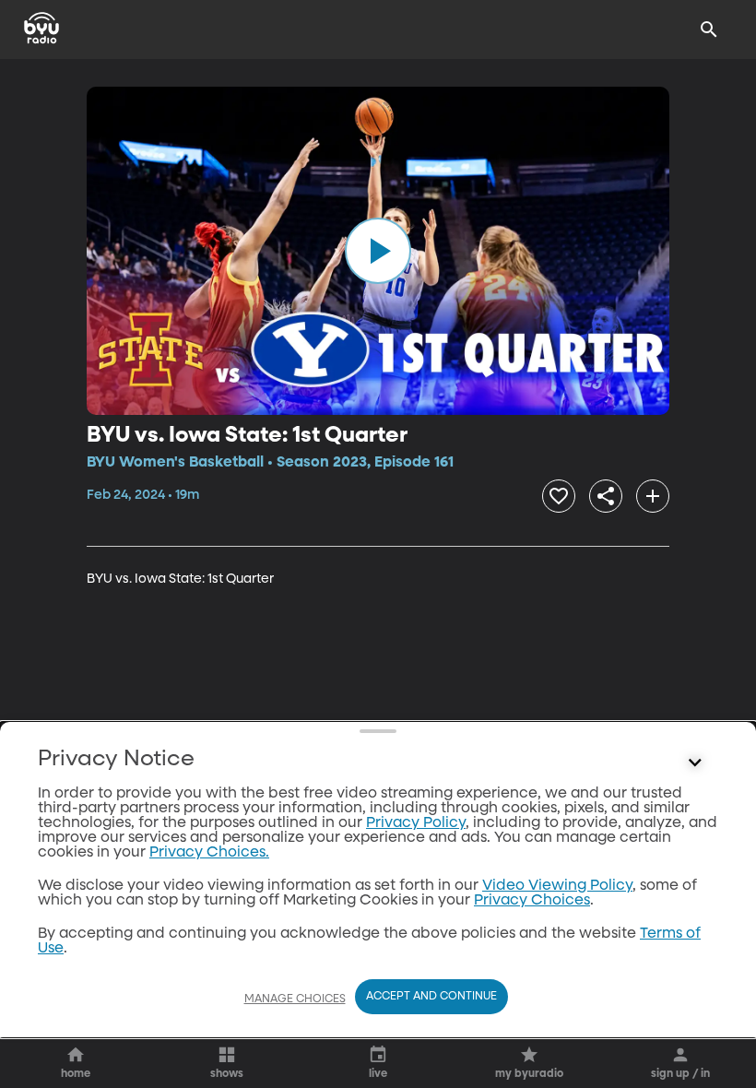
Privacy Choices (532, 900)
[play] (378, 251)
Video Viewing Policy (557, 886)
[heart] (558, 496)
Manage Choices (295, 999)
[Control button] (695, 763)
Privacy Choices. (209, 853)
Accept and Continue (431, 996)
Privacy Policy (416, 823)
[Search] (709, 29)
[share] (605, 496)
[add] (652, 496)
